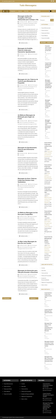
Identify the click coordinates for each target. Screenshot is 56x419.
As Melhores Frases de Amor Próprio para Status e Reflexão (48, 199)
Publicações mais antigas (7, 298)
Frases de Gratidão (45, 38)
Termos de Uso (44, 273)
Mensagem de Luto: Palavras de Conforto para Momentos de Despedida (28, 81)
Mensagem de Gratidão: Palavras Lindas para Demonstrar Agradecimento (26, 50)
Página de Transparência (46, 282)
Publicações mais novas (34, 298)
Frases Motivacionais (45, 28)
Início (7, 11)
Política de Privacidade (35, 11)
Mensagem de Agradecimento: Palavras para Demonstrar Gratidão (27, 149)
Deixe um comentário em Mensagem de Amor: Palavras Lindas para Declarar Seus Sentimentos (26, 187)
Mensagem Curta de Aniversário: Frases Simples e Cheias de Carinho (48, 104)
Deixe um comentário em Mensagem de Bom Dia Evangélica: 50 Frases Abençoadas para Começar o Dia (27, 25)
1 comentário (21, 55)
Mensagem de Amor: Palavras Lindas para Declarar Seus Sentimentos (27, 180)
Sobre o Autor (44, 285)
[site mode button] (50, 11)
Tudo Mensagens (28, 5)
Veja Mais (43, 42)
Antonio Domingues (33, 21)
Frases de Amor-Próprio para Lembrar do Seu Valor (48, 48)
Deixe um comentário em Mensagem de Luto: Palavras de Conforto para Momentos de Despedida (27, 88)
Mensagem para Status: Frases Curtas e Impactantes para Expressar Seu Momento (48, 84)
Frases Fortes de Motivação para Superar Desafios (48, 65)
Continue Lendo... (24, 42)
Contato (20, 11)
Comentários (50, 42)
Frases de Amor (44, 30)
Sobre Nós (26, 11)
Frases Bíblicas (44, 35)
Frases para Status (45, 33)
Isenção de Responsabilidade (45, 279)
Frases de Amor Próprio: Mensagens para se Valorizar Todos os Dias (48, 223)
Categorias (12, 11)
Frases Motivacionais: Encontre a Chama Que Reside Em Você (47, 249)
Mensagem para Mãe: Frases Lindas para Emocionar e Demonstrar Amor (48, 125)
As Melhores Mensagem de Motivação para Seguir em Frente (26, 116)
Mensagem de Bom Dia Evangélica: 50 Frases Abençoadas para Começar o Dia (28, 17)
